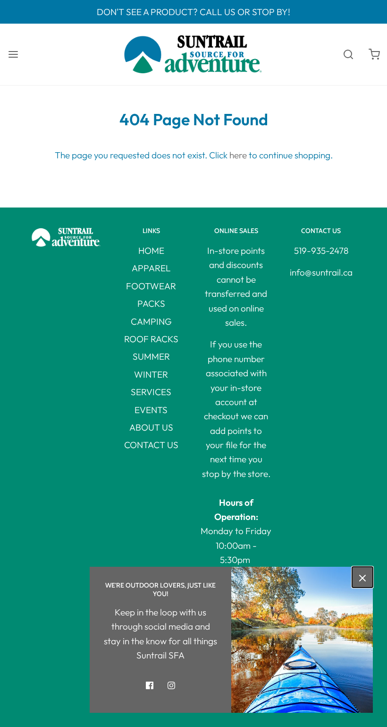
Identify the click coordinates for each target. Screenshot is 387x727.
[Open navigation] (13, 55)
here (238, 155)
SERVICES (151, 392)
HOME (151, 250)
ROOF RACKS (151, 339)
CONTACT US (151, 444)
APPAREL (151, 268)
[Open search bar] (348, 55)
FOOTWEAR (151, 286)
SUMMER (151, 356)
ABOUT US (151, 427)
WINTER (151, 374)
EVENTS (151, 409)
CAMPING (151, 321)
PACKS (151, 303)
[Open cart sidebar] (374, 55)
